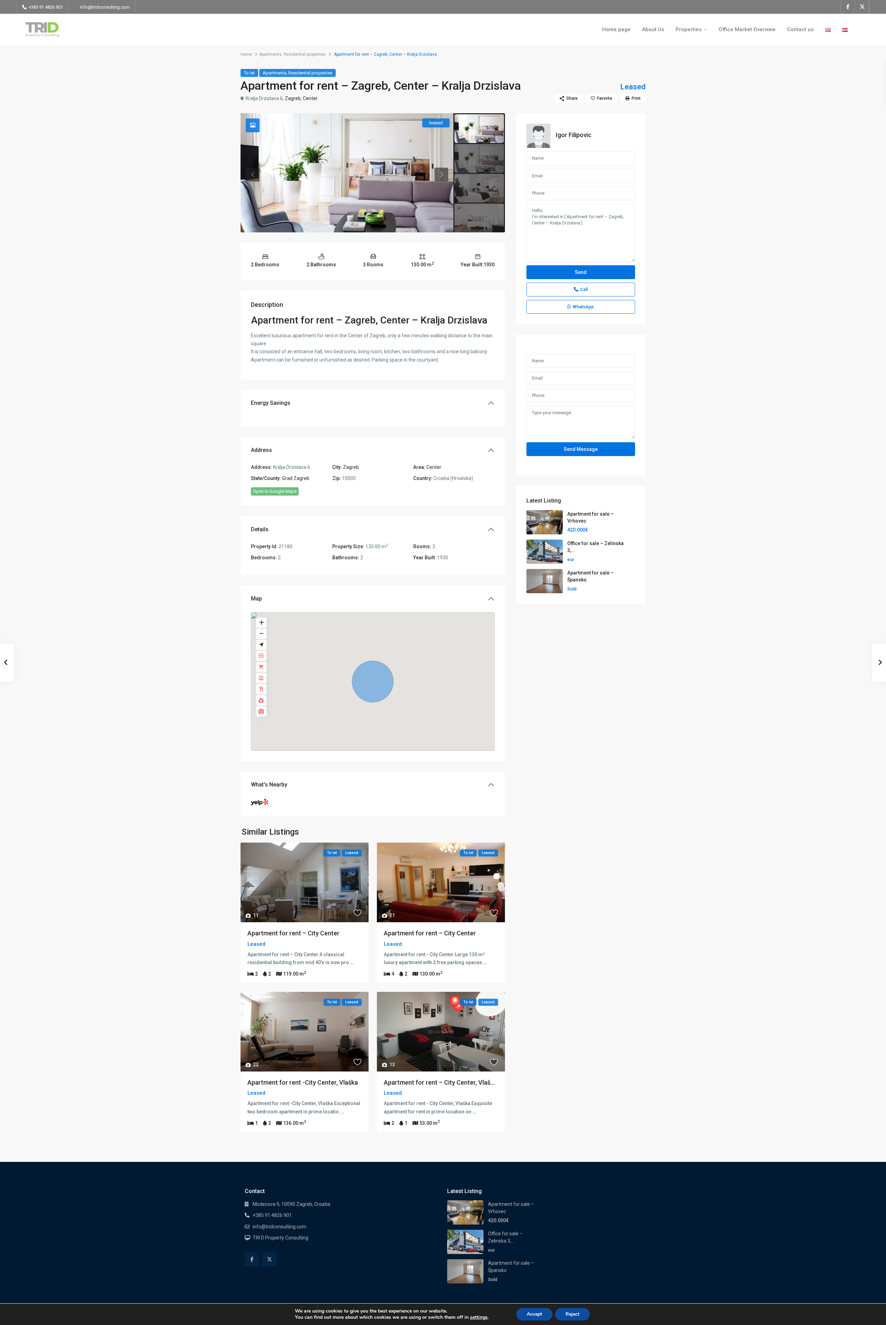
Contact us (800, 29)
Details (260, 529)
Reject (572, 1314)
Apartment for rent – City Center (293, 933)
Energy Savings (270, 403)
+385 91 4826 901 (272, 1215)
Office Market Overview (747, 29)
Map (256, 598)
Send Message (581, 449)
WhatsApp (583, 306)
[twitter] (862, 7)
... (352, 962)
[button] (373, 681)
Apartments (270, 54)
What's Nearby (269, 784)
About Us (653, 29)
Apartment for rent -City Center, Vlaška (302, 1082)
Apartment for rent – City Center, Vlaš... (439, 1082)
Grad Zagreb (295, 478)
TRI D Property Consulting (280, 1237)
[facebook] (848, 7)
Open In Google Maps (275, 491)
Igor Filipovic (573, 135)
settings (479, 1317)
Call (584, 289)
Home (246, 54)
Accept (534, 1314)
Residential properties (305, 54)
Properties (689, 29)
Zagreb (293, 98)
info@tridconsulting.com (105, 7)
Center (310, 98)
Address (261, 450)
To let (249, 72)
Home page (616, 29)
